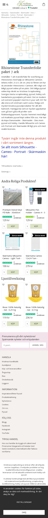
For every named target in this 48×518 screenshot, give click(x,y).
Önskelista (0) (7, 379)
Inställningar (24, 502)
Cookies (5, 404)
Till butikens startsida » (12, 165)
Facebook (6, 425)
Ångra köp (6, 372)
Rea (3, 376)
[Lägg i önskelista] (3, 187)
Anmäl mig (37, 345)
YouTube (5, 433)
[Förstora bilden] (24, 43)
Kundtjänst (6, 365)
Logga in (5, 383)
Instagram (6, 429)
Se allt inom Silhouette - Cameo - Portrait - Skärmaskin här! (23, 152)
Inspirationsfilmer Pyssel (12, 393)
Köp (13, 226)
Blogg (4, 422)
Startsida (4, 13)
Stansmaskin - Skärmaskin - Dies (22, 13)
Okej (24, 512)
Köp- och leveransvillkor (11, 368)
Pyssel (4, 412)
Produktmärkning (9, 397)
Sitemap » (5, 171)
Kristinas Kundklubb (10, 361)
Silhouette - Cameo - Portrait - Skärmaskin (17, 15)
